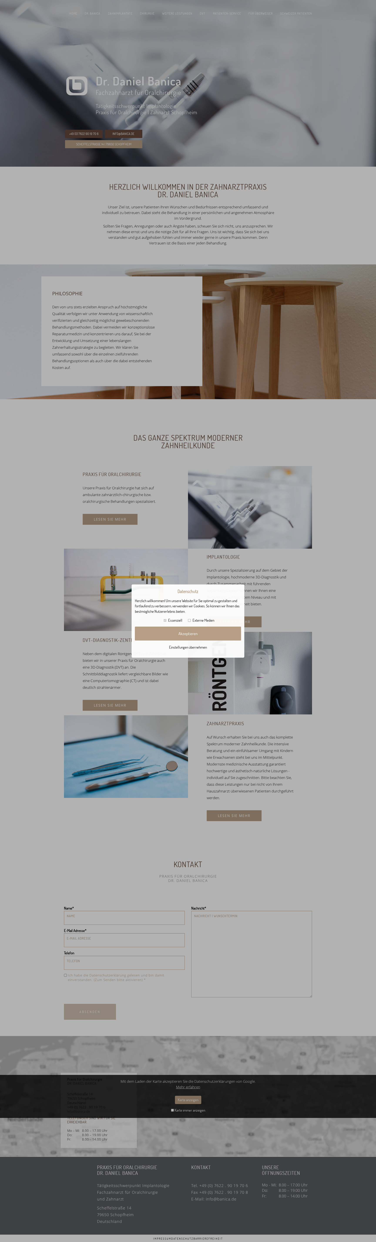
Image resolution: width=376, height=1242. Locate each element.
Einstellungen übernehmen (188, 647)
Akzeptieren (188, 633)
